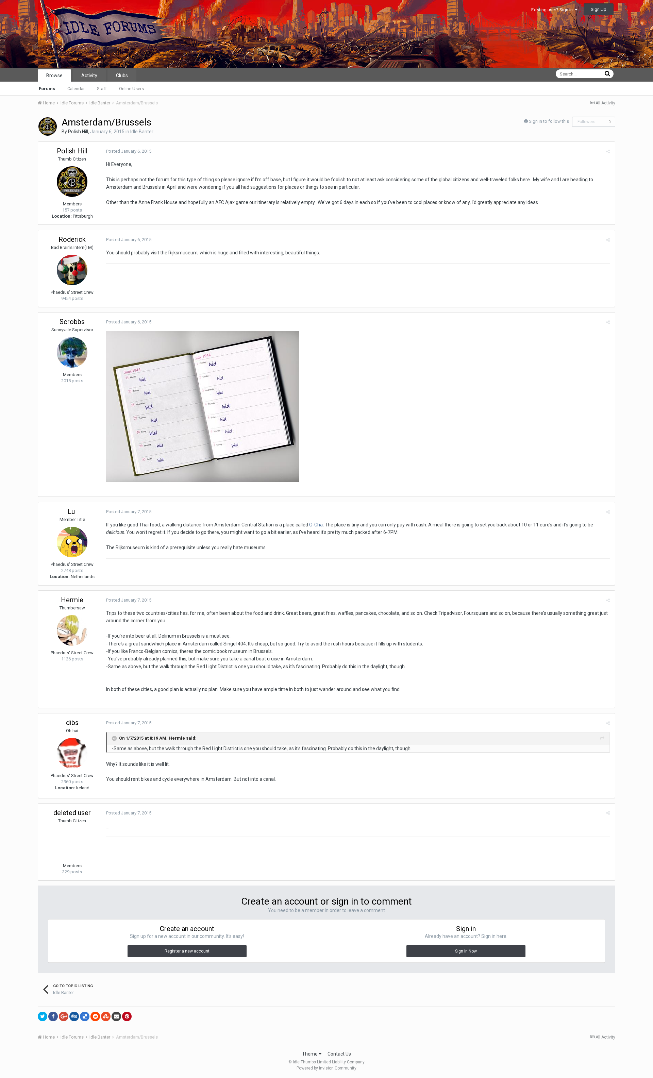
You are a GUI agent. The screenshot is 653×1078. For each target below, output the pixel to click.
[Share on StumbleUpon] (106, 1016)
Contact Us (339, 1054)
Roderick (72, 239)
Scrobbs (72, 322)
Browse (54, 75)
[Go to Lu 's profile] (72, 542)
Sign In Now (466, 951)
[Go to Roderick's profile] (72, 270)
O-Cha (316, 524)
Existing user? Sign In (553, 9)
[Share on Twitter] (42, 1016)
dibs (72, 723)
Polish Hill (78, 131)
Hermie (72, 600)
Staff (102, 88)
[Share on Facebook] (53, 1016)
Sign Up (598, 9)
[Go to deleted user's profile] (72, 843)
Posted (128, 151)
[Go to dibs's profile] (72, 753)
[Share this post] (608, 151)
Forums (47, 88)
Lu (72, 511)
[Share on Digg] (74, 1016)
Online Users (131, 88)
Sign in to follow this (549, 121)
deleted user (72, 813)
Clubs (122, 75)
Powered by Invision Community (326, 1068)
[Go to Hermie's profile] (72, 630)
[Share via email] (116, 1016)
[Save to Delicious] (84, 1016)
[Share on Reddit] (95, 1016)
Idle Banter (141, 131)
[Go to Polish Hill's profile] (47, 126)
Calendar (76, 88)
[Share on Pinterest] (127, 1016)
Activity (89, 75)
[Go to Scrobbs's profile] (72, 352)
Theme (310, 1054)
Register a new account (187, 951)
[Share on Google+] (63, 1016)
